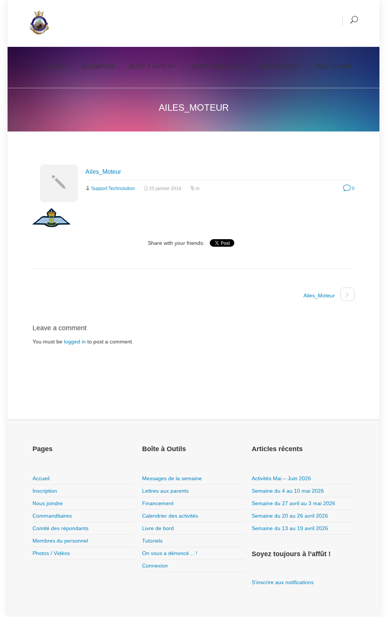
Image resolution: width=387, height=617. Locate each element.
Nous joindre (280, 66)
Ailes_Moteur (103, 172)
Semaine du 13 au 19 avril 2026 (290, 528)
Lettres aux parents (165, 491)
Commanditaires (52, 516)
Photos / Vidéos (51, 553)
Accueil (55, 66)
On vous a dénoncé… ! (169, 553)
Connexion (155, 566)
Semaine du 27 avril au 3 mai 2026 (293, 503)
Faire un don (332, 66)
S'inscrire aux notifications (283, 582)
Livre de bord (158, 528)
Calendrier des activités (170, 516)
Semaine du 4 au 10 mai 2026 (288, 491)
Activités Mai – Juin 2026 (281, 478)
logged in (75, 342)
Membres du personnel (60, 541)
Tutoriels (152, 541)
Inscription (98, 66)
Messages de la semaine (172, 478)
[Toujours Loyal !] (39, 22)
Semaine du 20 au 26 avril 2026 (290, 516)
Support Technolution (113, 188)
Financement (157, 503)
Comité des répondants (60, 528)
